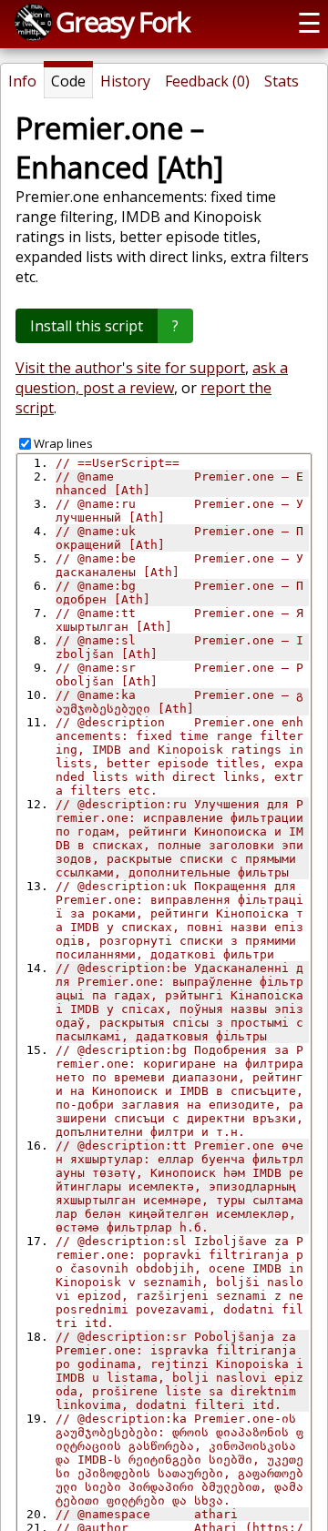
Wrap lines (63, 443)
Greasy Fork (122, 21)
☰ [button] (309, 22)
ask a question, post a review (151, 378)
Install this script (86, 326)
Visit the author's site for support (130, 368)
